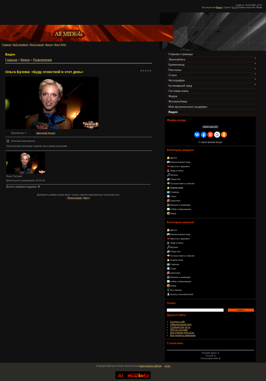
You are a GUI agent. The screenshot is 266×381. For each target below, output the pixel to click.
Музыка (174, 175)
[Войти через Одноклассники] (224, 135)
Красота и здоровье (180, 166)
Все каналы (176, 290)
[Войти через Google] (217, 134)
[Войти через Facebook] (204, 135)
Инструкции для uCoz (182, 332)
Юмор (173, 213)
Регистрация (37, 44)
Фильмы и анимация (180, 205)
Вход (86, 198)
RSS (63, 44)
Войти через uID (210, 127)
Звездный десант (45, 133)
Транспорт (175, 200)
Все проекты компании (183, 335)
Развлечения (176, 188)
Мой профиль (20, 44)
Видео (25, 60)
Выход (49, 44)
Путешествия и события (182, 183)
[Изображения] (25, 163)
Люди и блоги (176, 170)
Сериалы (174, 192)
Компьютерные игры (180, 162)
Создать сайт (177, 321)
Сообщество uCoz (180, 327)
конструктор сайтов (150, 366)
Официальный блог (181, 324)
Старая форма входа (210, 142)
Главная (6, 44)
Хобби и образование (180, 209)
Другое (173, 158)
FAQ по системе (179, 330)
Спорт (173, 196)
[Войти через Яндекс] (210, 135)
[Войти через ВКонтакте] (197, 135)
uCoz (167, 366)
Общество (175, 179)
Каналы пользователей (181, 294)
